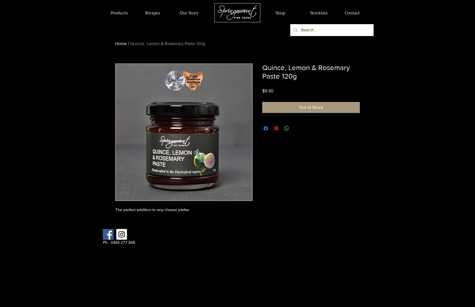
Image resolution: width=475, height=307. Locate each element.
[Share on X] (297, 128)
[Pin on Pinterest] (276, 128)
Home (121, 43)
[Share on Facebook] (266, 128)
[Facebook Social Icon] (108, 234)
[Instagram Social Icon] (121, 234)
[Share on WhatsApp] (286, 128)
